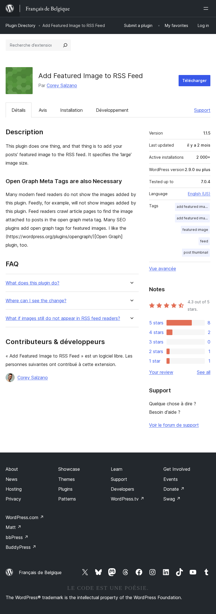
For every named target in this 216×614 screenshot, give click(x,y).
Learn (116, 469)
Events (170, 479)
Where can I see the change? (36, 300)
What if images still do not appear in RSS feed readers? (63, 318)
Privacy (13, 499)
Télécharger (194, 80)
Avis (43, 110)
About (12, 469)
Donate (173, 489)
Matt (13, 527)
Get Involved (176, 469)
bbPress (17, 537)
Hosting (14, 489)
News (11, 479)
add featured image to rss (193, 218)
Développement (112, 110)
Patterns (67, 499)
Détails (19, 110)
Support (202, 110)
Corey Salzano (62, 85)
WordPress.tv (127, 499)
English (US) (199, 193)
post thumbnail (196, 252)
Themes (66, 479)
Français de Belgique (40, 572)
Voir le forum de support (174, 425)
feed (204, 241)
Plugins (65, 489)
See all (203, 372)
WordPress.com (25, 517)
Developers (122, 489)
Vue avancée (162, 268)
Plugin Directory (20, 25)
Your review (161, 372)
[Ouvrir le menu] (207, 8)
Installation (71, 110)
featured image (195, 230)
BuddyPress (21, 547)
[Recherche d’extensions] (65, 45)
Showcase (69, 469)
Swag (172, 499)
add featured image (193, 206)
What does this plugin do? (32, 283)
